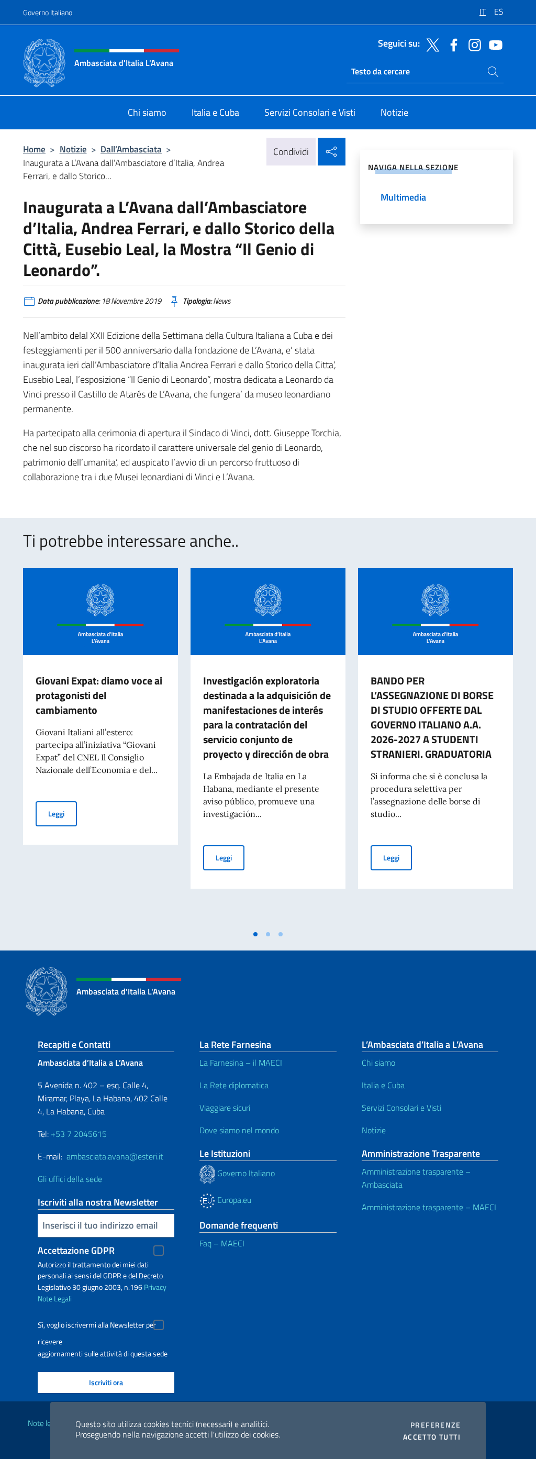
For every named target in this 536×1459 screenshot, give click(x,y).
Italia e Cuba (383, 1085)
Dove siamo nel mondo (239, 1130)
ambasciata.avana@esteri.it (114, 1156)
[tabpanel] (100, 746)
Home (34, 149)
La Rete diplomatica (234, 1085)
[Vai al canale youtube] (493, 44)
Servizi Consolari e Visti (401, 1107)
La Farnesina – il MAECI (240, 1062)
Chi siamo (378, 1062)
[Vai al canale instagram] (472, 44)
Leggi (62, 813)
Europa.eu (233, 1199)
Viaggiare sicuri (224, 1107)
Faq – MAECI (221, 1243)
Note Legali (55, 1298)
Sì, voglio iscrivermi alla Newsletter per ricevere (97, 1326)
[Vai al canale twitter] (430, 44)
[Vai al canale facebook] (451, 44)
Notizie (73, 149)
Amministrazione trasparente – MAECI (429, 1207)
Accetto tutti (432, 1437)
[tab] (255, 934)
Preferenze (435, 1425)
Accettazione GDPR (76, 1250)
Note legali (45, 1423)
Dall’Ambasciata (131, 149)
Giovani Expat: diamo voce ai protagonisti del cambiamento (99, 695)
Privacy (155, 1286)
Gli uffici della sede (70, 1179)
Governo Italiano (47, 12)
